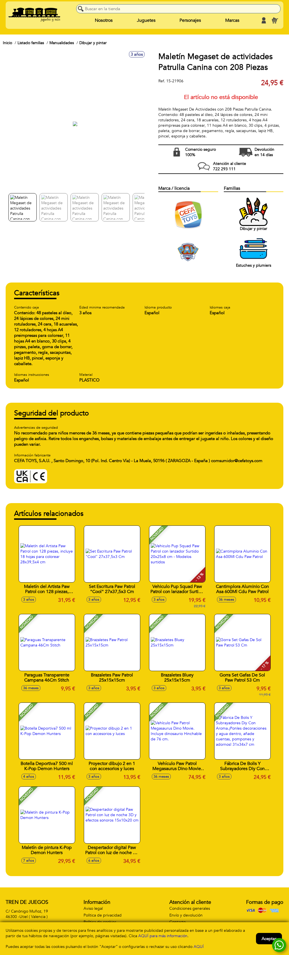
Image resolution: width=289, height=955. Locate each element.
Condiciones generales (189, 908)
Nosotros (104, 20)
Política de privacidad (103, 915)
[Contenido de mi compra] (275, 20)
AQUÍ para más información (162, 936)
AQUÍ (199, 946)
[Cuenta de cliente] (263, 20)
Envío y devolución (186, 915)
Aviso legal (93, 908)
